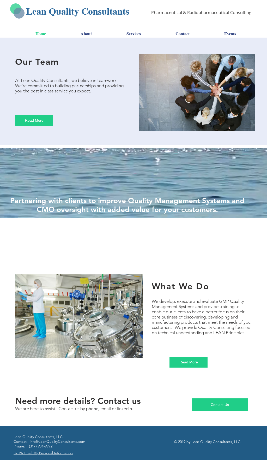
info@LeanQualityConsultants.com (57, 441)
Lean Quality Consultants (77, 11)
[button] (79, 316)
